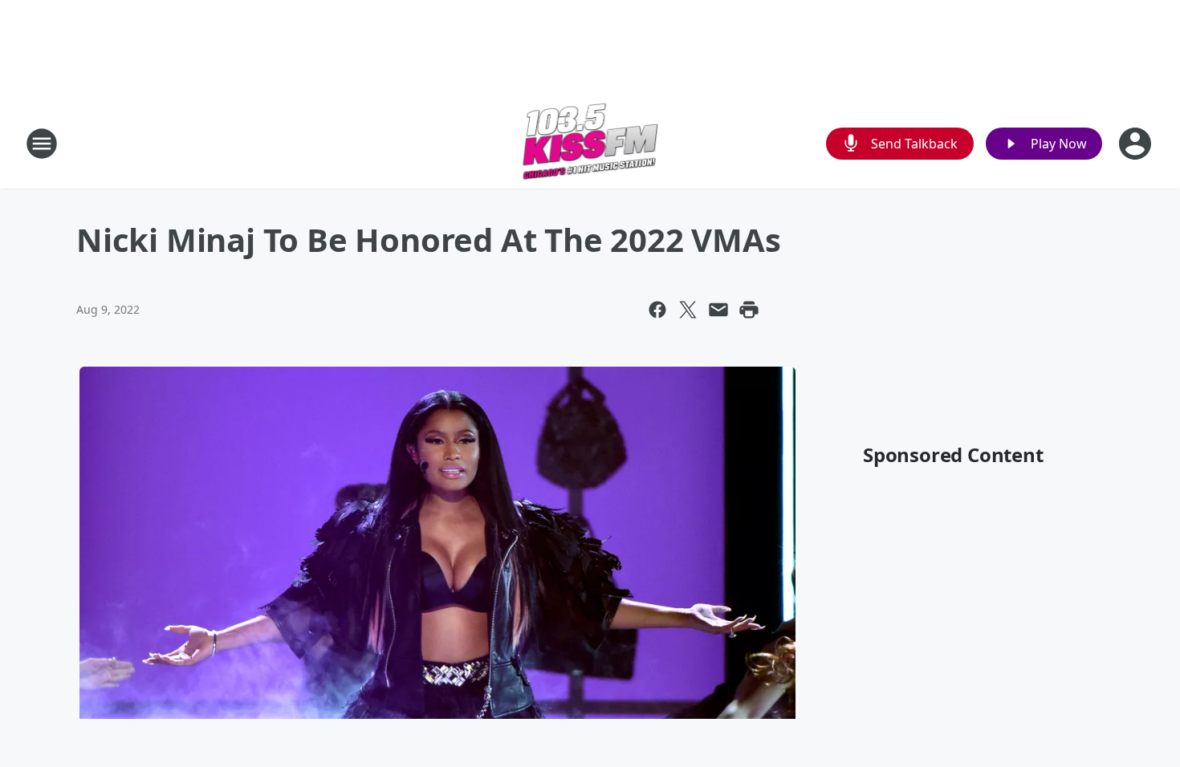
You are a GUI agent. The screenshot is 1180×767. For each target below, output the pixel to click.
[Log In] (1136, 144)
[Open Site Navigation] (42, 144)
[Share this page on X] (688, 309)
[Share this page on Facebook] (657, 309)
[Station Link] (590, 143)
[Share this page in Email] (718, 309)
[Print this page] (749, 309)
